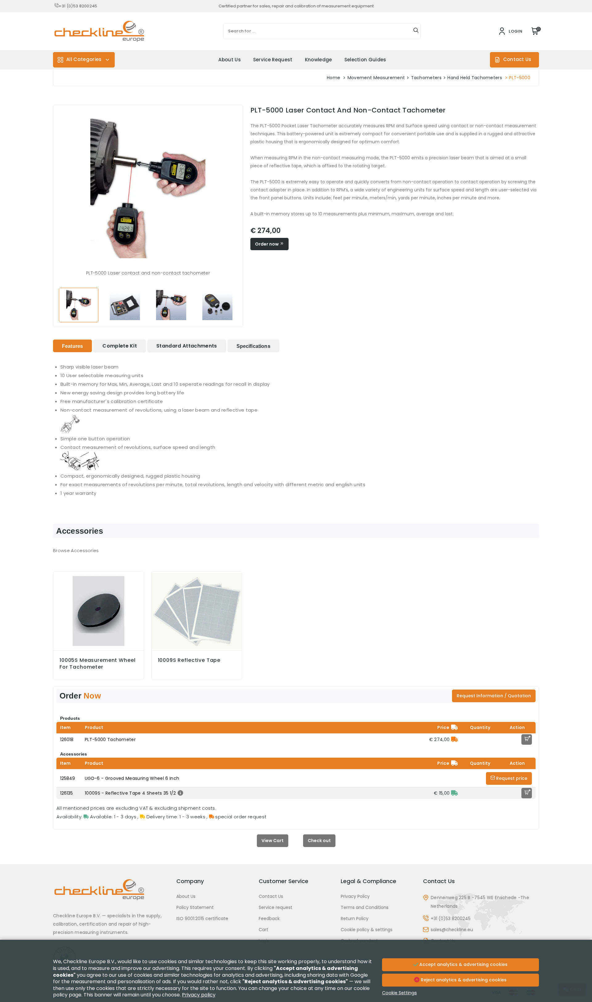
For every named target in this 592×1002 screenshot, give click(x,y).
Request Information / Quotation (494, 696)
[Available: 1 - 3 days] (454, 793)
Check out (319, 840)
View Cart (272, 840)
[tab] (72, 346)
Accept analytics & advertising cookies (463, 964)
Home (333, 78)
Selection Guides (365, 59)
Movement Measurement (376, 78)
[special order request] (454, 739)
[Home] (111, 894)
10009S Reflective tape (189, 660)
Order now (267, 244)
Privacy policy (199, 994)
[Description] (179, 793)
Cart (263, 930)
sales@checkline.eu (452, 930)
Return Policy (354, 918)
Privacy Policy (355, 896)
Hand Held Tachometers (474, 78)
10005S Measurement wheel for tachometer (97, 663)
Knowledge (318, 59)
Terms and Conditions (364, 907)
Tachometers (426, 78)
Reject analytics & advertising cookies (463, 980)
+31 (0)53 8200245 (78, 6)
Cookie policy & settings (367, 930)
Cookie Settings (399, 993)
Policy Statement (195, 907)
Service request (273, 59)
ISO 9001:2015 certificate (202, 918)
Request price (511, 778)
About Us (229, 59)
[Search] (416, 31)
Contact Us (517, 59)
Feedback (269, 918)
